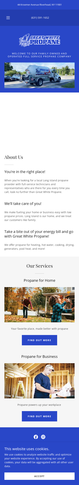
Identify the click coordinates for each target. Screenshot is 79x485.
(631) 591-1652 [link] (40, 17)
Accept (39, 476)
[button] (8, 17)
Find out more (39, 340)
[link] (39, 40)
